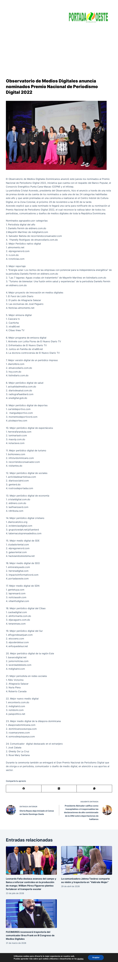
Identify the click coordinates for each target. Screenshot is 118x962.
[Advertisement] (59, 47)
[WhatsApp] (94, 788)
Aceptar (95, 957)
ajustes (80, 959)
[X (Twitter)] (59, 788)
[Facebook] (23, 788)
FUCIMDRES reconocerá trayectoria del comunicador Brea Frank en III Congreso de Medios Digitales (30, 935)
